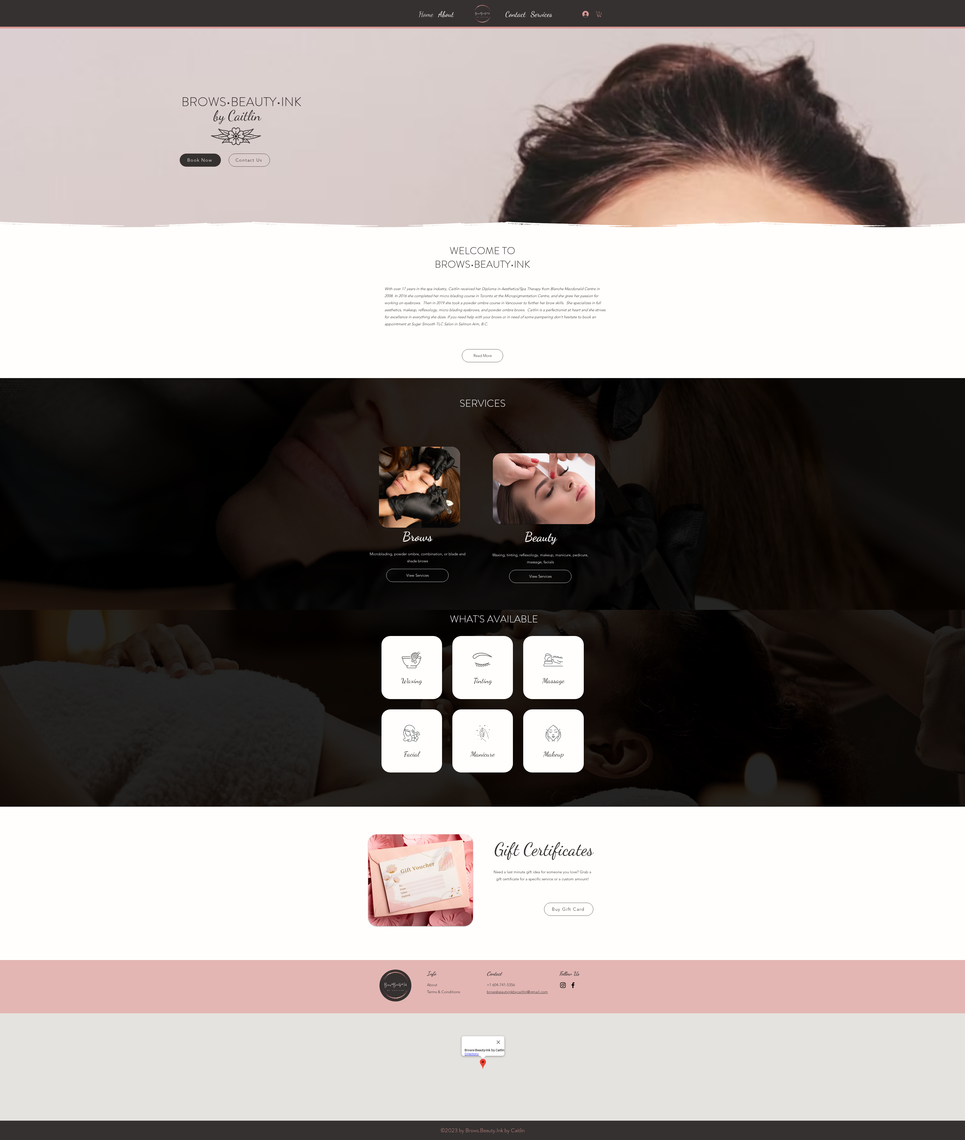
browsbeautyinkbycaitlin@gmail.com (517, 991)
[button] (599, 14)
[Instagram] (563, 985)
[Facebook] (573, 985)
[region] (411, 667)
